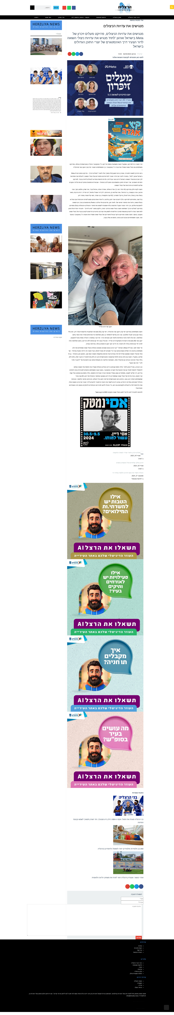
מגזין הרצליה (117, 17)
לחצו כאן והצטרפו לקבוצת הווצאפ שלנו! (128, 57)
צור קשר (139, 950)
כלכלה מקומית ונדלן (136, 973)
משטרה (139, 983)
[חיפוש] (32, 7)
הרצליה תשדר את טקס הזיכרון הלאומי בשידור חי (127, 473)
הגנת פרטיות (138, 948)
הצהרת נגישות (137, 952)
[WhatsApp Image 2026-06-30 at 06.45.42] (125, 139)
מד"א (140, 985)
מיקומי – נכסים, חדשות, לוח (80, 17)
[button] (172, 7)
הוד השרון (61, 17)
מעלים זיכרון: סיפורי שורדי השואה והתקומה (126, 452)
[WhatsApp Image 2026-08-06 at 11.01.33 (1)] (105, 521)
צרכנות (140, 969)
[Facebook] (74, 8)
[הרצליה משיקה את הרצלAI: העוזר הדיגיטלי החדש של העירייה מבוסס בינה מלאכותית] (105, 597)
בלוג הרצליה (138, 971)
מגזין (140, 967)
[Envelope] (64, 8)
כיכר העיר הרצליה (134, 17)
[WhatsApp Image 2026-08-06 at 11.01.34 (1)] (105, 673)
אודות (140, 946)
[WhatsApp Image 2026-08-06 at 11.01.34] (105, 749)
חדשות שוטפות (101, 17)
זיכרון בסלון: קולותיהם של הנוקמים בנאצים (129, 463)
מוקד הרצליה (138, 981)
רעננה (36, 17)
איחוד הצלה (138, 987)
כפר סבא (48, 17)
